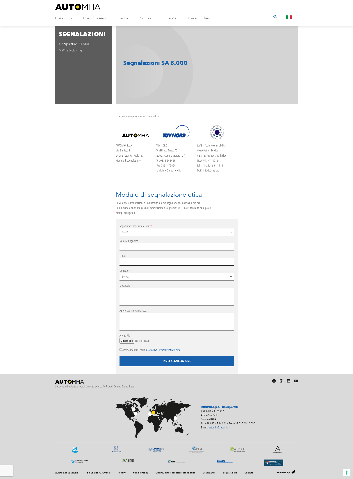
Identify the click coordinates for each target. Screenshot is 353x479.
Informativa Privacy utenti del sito (162, 350)
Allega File (125, 336)
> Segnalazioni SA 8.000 (74, 44)
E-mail (123, 256)
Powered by (283, 472)
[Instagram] (281, 381)
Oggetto (124, 271)
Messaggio (125, 286)
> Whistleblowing (70, 50)
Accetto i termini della (151, 350)
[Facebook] (274, 381)
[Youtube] (296, 381)
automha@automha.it (219, 428)
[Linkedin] (288, 381)
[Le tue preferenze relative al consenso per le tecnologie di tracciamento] (346, 472)
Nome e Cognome (129, 241)
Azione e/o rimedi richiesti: (133, 311)
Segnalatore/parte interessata (135, 226)
